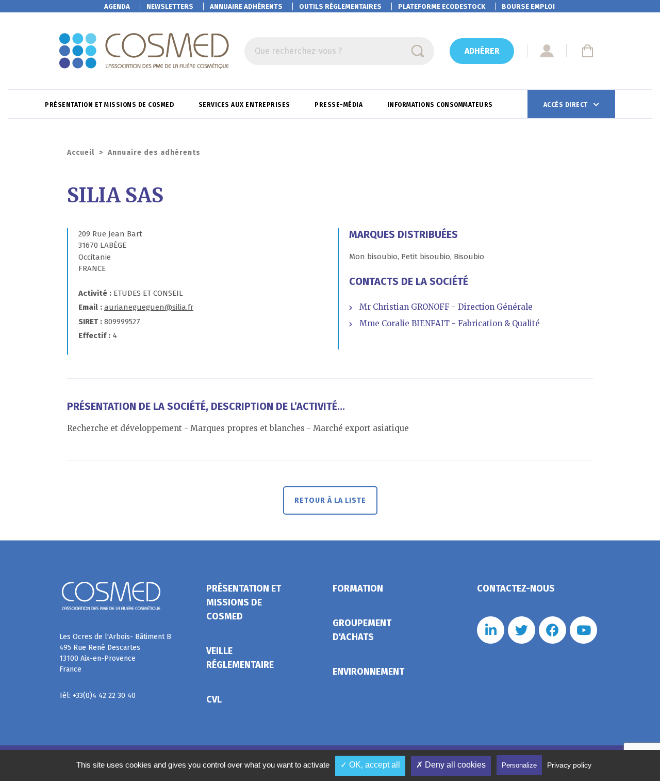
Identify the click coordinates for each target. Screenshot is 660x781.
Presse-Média (340, 104)
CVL (214, 699)
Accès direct (566, 104)
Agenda (117, 6)
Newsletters (169, 6)
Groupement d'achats (362, 630)
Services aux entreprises (245, 104)
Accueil (80, 152)
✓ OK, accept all (370, 764)
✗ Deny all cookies (451, 764)
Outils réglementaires (340, 6)
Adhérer (482, 51)
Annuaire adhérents (246, 6)
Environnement (368, 671)
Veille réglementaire (240, 658)
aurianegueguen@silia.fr (148, 307)
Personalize (519, 765)
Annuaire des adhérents (154, 152)
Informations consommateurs (441, 104)
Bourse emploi (528, 6)
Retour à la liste (330, 500)
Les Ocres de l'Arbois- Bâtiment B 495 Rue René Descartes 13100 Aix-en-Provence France (115, 653)
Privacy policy (569, 765)
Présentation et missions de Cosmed (110, 104)
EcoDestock (441, 6)
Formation (358, 588)
